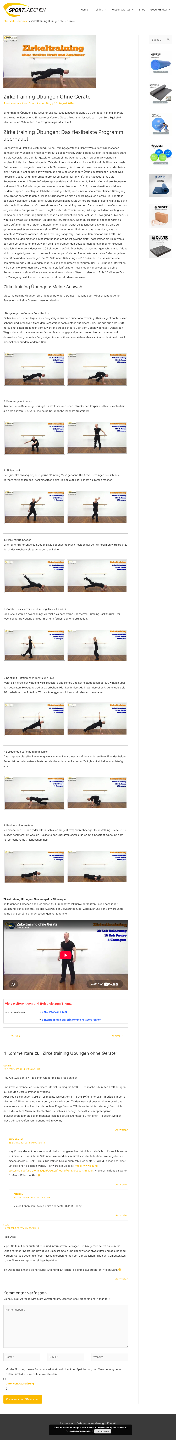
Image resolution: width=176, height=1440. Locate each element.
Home (84, 9)
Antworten (121, 1129)
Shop (142, 9)
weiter (118, 1036)
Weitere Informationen (80, 1431)
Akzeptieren (103, 1431)
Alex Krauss (16, 1139)
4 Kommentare (12, 103)
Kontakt (111, 1423)
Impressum (67, 1423)
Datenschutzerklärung (90, 1423)
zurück (14, 1036)
